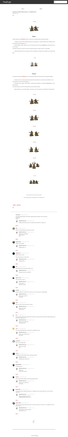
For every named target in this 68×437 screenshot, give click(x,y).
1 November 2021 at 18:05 (25, 241)
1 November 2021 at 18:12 (30, 245)
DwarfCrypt (7, 2)
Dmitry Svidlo (18, 402)
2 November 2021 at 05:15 (30, 306)
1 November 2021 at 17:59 (30, 232)
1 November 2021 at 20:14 (30, 259)
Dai (16, 315)
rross (16, 328)
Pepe (16, 266)
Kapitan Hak (18, 389)
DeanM (17, 376)
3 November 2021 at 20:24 (25, 364)
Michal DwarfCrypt (22, 220)
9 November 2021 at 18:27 (25, 402)
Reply (17, 225)
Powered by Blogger (34, 435)
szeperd (17, 353)
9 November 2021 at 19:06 (30, 407)
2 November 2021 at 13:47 (24, 340)
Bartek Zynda (18, 241)
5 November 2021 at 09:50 (30, 394)
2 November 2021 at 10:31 (22, 328)
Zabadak (17, 290)
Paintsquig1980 (18, 364)
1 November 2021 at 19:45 (25, 277)
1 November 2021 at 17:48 (30, 220)
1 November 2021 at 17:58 (21, 228)
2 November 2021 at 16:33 (30, 357)
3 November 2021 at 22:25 (23, 376)
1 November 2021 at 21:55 (23, 290)
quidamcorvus (18, 253)
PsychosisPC (18, 340)
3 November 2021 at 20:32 (30, 368)
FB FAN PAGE (27, 197)
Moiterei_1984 (18, 277)
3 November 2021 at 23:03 (30, 380)
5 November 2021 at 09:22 (24, 389)
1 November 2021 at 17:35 (24, 214)
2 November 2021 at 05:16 (30, 319)
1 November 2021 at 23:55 (22, 302)
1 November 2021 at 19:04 (25, 253)
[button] (13, 15)
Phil (16, 228)
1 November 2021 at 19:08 (22, 266)
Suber (17, 302)
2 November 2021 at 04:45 (30, 294)
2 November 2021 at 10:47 (30, 332)
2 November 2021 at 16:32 (30, 344)
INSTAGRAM (34, 197)
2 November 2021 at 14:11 (23, 353)
